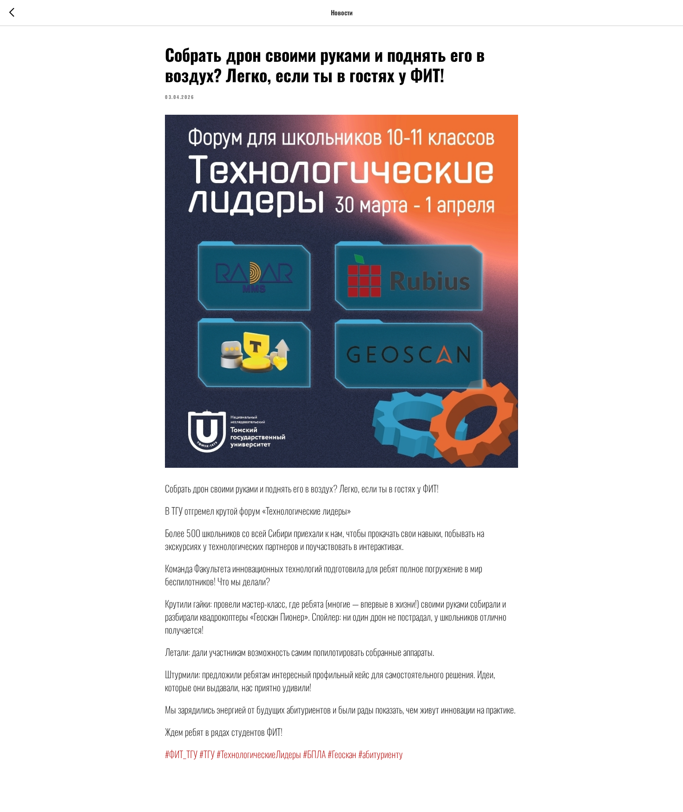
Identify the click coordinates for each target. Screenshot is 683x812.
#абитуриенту (380, 754)
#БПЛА (314, 754)
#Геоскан (342, 754)
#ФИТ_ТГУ (181, 754)
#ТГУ (207, 754)
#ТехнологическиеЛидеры (259, 754)
